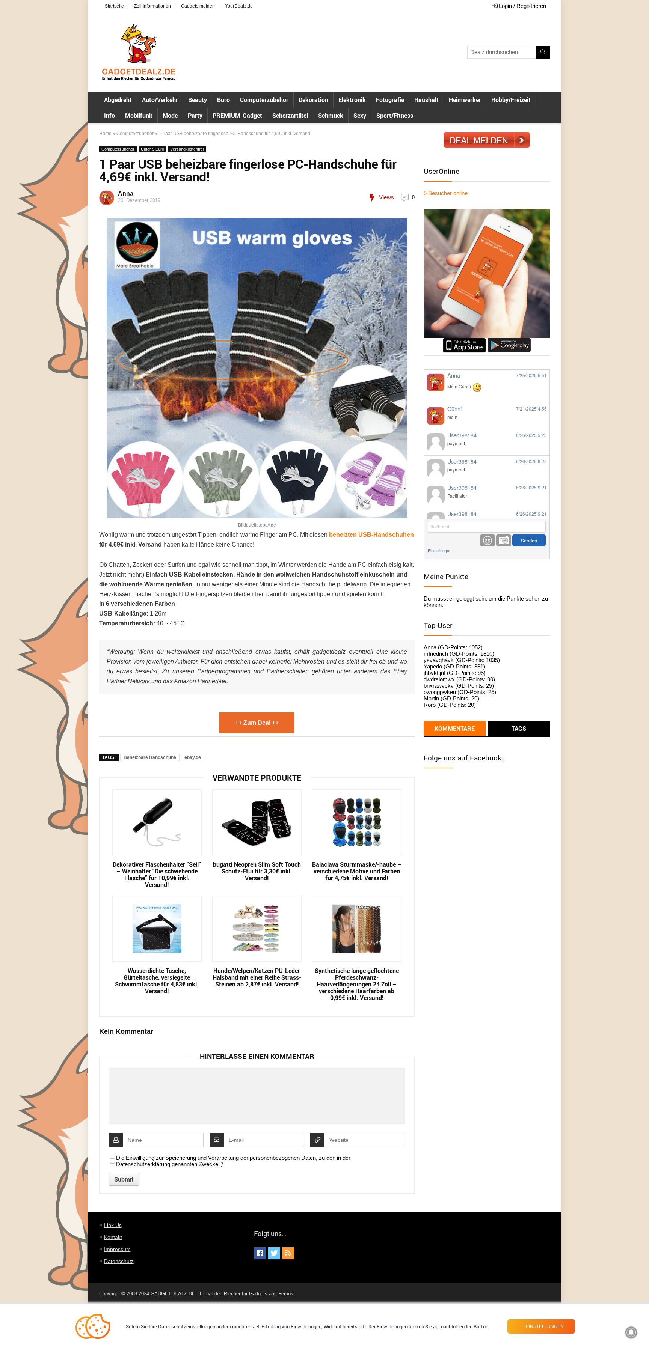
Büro (223, 100)
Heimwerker (465, 100)
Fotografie (390, 100)
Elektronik (352, 100)
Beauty (197, 100)
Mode (170, 115)
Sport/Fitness (394, 115)
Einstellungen (439, 550)
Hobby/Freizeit (511, 100)
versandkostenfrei (187, 149)
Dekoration (313, 100)
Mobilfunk (138, 115)
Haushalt (426, 100)
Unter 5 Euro (152, 149)
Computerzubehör (264, 100)
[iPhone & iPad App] (464, 341)
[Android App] (509, 341)
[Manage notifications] (631, 1332)
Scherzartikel (290, 115)
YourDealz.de (239, 6)
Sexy (359, 115)
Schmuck (330, 115)
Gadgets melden (198, 6)
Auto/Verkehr (160, 100)
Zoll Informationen (152, 6)
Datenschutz (119, 1261)
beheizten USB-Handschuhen (371, 534)
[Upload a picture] (503, 540)
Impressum (117, 1249)
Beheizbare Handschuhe (150, 757)
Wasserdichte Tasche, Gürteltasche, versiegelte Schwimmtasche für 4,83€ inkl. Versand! (157, 980)
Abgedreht (118, 100)
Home (105, 133)
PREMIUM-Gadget (237, 115)
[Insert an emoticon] (487, 540)
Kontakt (113, 1237)
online (446, 193)
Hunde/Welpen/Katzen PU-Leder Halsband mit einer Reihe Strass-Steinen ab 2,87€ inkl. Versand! (257, 977)
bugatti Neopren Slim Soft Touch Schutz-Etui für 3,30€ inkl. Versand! (257, 871)
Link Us (113, 1225)
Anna (125, 193)
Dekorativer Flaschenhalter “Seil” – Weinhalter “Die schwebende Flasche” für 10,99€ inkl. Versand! (157, 874)
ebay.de (192, 757)
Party (195, 115)
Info (109, 115)
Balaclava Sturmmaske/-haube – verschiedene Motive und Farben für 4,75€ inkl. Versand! (356, 871)
